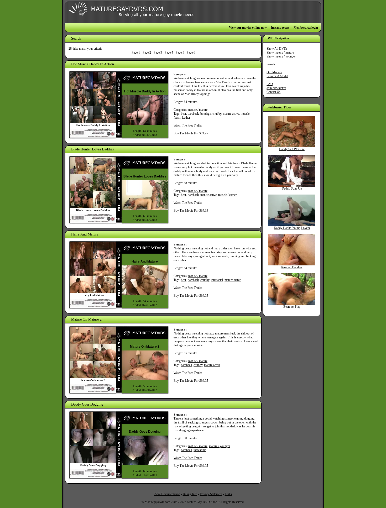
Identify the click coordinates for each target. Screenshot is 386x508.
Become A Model (277, 76)
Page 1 (136, 52)
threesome (200, 450)
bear (183, 114)
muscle (245, 114)
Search (271, 64)
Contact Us (273, 92)
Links (228, 494)
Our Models (274, 72)
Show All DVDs (277, 48)
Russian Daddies (291, 267)
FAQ (270, 84)
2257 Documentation (167, 494)
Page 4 (169, 52)
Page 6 (191, 52)
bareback (193, 114)
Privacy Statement (211, 494)
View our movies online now (248, 27)
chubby (216, 114)
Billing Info (190, 494)
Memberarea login (306, 27)
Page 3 (158, 52)
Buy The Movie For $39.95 (191, 133)
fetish (177, 117)
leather (186, 117)
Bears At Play (291, 306)
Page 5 (180, 52)
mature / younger (219, 446)
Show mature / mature (280, 52)
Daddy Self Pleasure (292, 149)
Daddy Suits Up (292, 188)
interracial (217, 280)
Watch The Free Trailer (188, 125)
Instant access (280, 27)
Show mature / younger (281, 56)
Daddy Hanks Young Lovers (292, 228)
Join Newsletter (276, 88)
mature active (231, 114)
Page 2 (147, 52)
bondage (205, 114)
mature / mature (197, 110)
